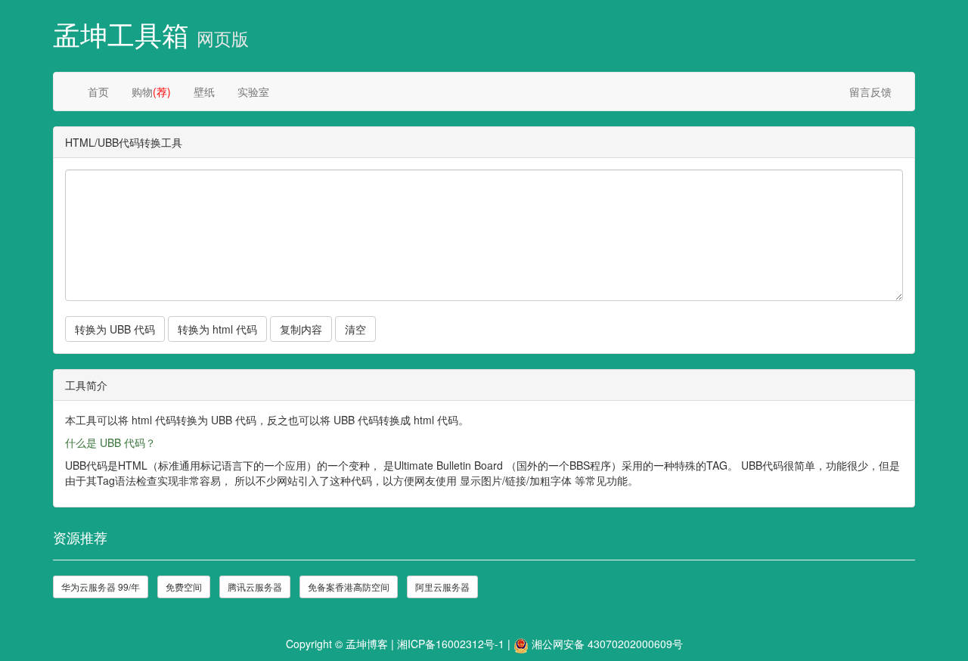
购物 (151, 91)
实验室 (253, 91)
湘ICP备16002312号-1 (450, 643)
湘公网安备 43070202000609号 (607, 643)
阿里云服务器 (442, 586)
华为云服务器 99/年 (100, 586)
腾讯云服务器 (255, 586)
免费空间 (184, 586)
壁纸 (204, 91)
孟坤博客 (367, 643)
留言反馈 (870, 91)
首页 (98, 91)
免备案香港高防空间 (348, 586)
